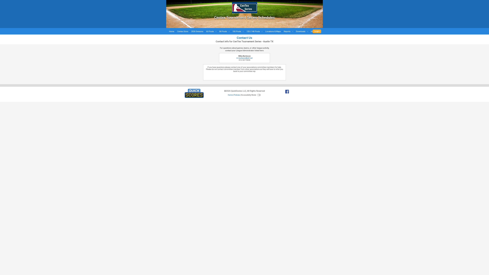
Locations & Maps (273, 31)
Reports (289, 31)
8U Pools (224, 31)
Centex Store (182, 31)
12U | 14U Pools (255, 31)
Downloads (302, 31)
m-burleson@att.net (244, 58)
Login (317, 31)
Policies (237, 95)
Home (171, 31)
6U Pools (211, 31)
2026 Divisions (197, 31)
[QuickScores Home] (194, 97)
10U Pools (238, 31)
